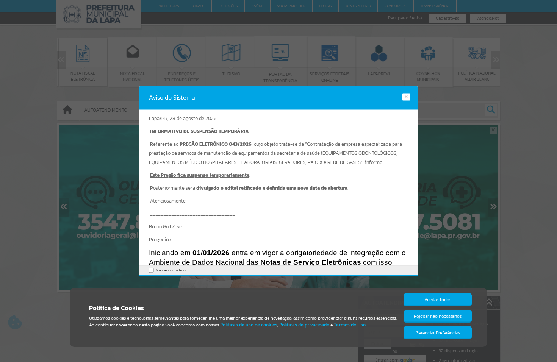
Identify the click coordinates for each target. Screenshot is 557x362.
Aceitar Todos (437, 299)
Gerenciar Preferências (438, 332)
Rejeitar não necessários (438, 316)
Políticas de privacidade (304, 324)
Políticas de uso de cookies (248, 324)
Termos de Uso (350, 324)
